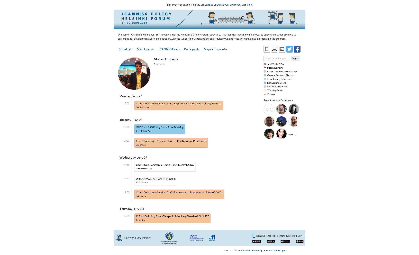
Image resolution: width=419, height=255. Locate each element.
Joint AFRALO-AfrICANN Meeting (156, 180)
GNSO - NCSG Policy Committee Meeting (160, 129)
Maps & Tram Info (215, 49)
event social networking (250, 250)
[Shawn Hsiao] (269, 134)
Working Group (275, 90)
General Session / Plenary (280, 75)
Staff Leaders (146, 49)
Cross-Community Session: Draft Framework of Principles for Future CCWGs (179, 194)
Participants (192, 49)
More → (292, 134)
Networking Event (276, 82)
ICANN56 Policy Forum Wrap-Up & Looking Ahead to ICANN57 (172, 218)
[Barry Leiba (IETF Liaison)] (281, 109)
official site (207, 4)
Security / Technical (277, 86)
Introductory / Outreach (279, 79)
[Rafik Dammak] (281, 122)
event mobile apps (276, 250)
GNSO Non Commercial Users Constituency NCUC (165, 166)
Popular (271, 94)
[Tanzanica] (281, 134)
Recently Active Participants (278, 100)
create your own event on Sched (234, 4)
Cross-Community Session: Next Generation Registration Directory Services (178, 105)
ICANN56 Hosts (169, 49)
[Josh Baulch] (269, 122)
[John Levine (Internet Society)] (294, 122)
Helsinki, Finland (275, 67)
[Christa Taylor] (294, 109)
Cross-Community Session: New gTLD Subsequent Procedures (171, 142)
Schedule (125, 49)
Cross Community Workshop (282, 71)
